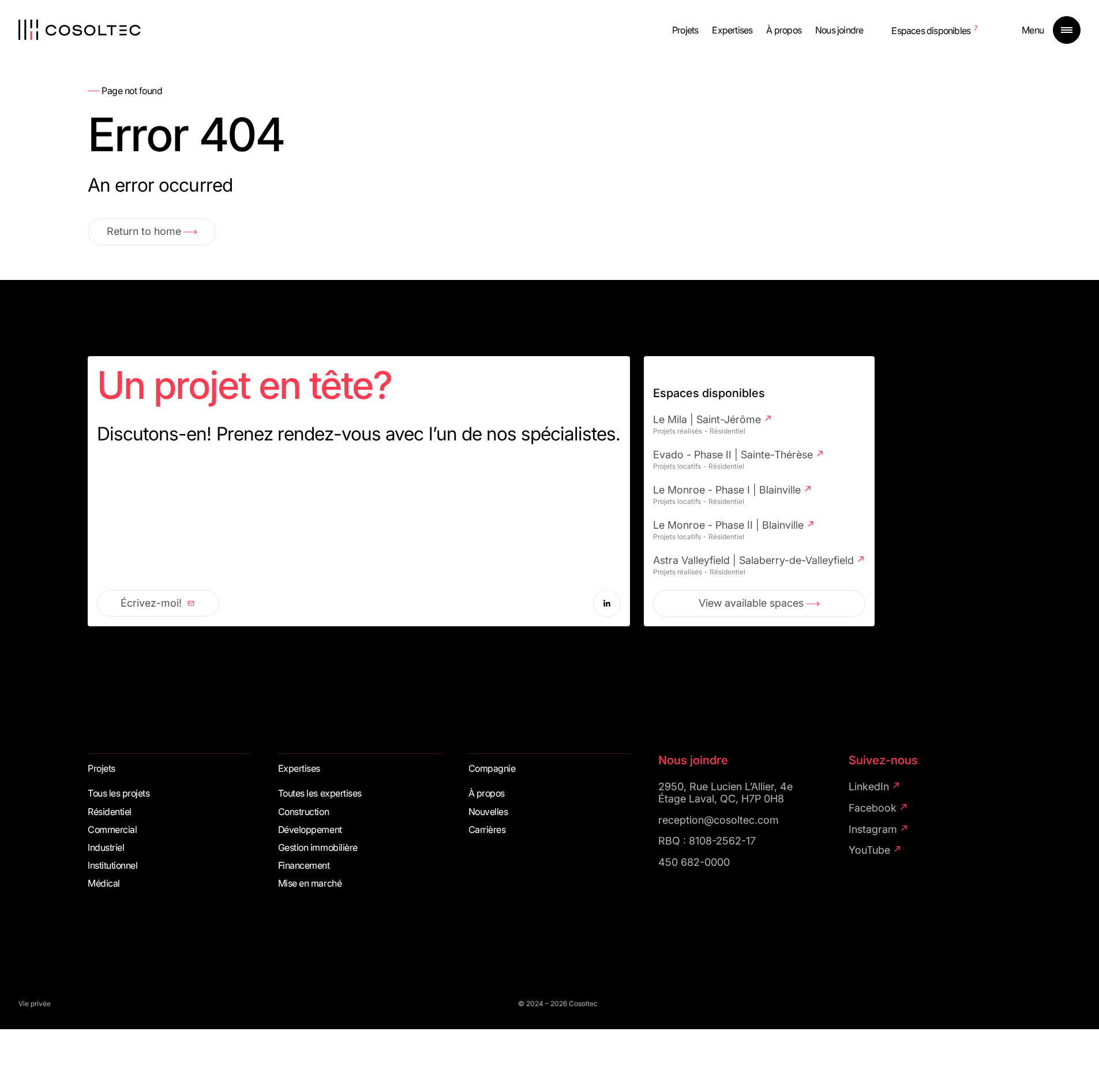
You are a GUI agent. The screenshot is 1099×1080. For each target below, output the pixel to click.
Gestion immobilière (318, 847)
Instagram (873, 829)
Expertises (732, 30)
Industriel (106, 847)
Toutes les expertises (320, 793)
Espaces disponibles (930, 30)
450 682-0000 (694, 862)
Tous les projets (118, 793)
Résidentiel (110, 811)
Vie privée (34, 1004)
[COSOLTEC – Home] (79, 30)
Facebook (873, 808)
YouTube (869, 850)
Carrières (487, 829)
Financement (304, 865)
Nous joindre (839, 30)
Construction (303, 811)
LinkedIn (869, 787)
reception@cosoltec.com (718, 820)
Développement (310, 829)
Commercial (112, 829)
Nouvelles (488, 811)
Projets (685, 30)
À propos (783, 30)
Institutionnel (112, 865)
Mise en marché (310, 883)
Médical (104, 883)
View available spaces (751, 603)
